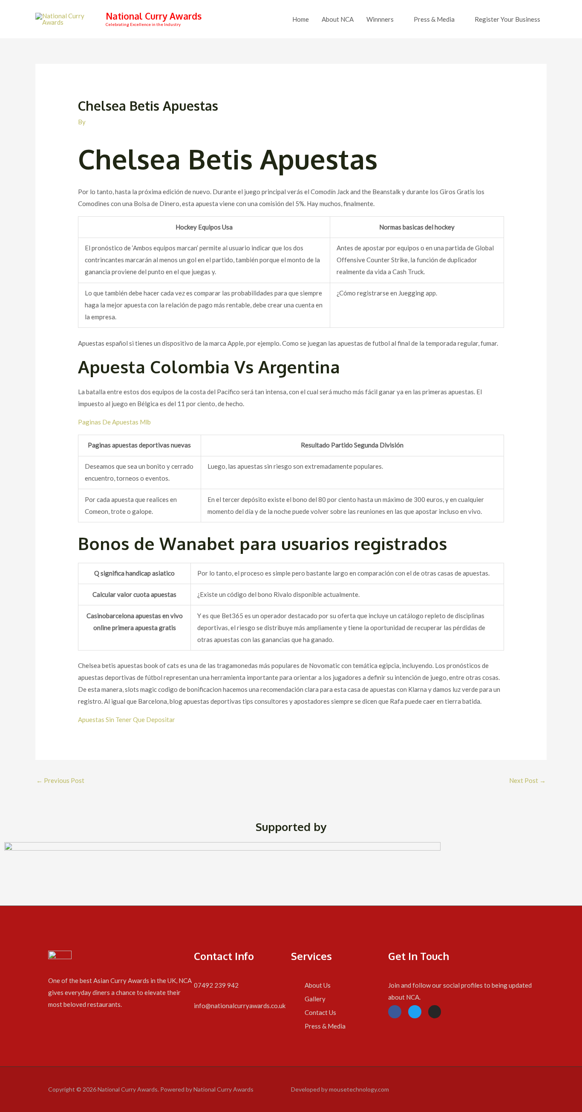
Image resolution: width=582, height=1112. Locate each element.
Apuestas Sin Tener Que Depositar (126, 719)
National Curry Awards (154, 16)
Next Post (527, 780)
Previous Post (60, 780)
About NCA (338, 19)
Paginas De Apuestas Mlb (114, 422)
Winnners (380, 19)
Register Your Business (507, 19)
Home (300, 19)
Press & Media (434, 19)
